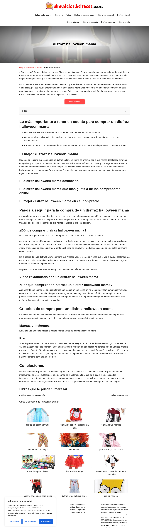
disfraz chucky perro (77, 507)
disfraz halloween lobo (119, 395)
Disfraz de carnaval (106, 15)
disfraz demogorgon (77, 504)
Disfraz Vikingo (73, 22)
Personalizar (14, 521)
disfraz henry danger (77, 512)
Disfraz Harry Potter (63, 15)
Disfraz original (123, 15)
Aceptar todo (46, 521)
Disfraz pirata (124, 22)
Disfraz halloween (41, 15)
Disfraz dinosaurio (90, 22)
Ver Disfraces (74, 102)
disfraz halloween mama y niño (33, 395)
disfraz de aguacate (77, 510)
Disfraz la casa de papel (84, 15)
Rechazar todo (30, 521)
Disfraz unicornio (108, 22)
